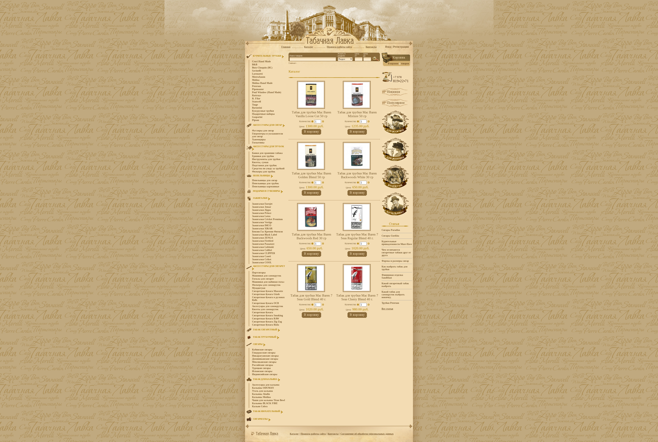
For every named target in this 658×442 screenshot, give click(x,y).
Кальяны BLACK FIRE (265, 403)
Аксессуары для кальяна (265, 385)
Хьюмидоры (259, 139)
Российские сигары (262, 365)
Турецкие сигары (261, 368)
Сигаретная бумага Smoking (267, 315)
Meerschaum (258, 77)
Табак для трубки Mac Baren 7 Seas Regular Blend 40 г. (357, 236)
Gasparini (257, 117)
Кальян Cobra (259, 406)
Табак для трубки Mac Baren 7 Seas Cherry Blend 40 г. (357, 297)
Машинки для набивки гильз (268, 282)
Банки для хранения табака (267, 153)
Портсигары (259, 272)
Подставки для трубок (264, 165)
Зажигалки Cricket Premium (267, 219)
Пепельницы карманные (265, 186)
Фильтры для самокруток (266, 285)
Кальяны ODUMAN (263, 388)
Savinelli (256, 70)
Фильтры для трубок (263, 171)
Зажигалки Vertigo (262, 222)
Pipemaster (258, 89)
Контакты (333, 434)
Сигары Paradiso (391, 230)
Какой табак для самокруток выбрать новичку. (393, 295)
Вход (388, 46)
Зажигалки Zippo (261, 210)
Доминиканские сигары (265, 359)
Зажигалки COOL (262, 262)
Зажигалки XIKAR (262, 228)
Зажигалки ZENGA (262, 238)
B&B (254, 64)
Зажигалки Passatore (263, 244)
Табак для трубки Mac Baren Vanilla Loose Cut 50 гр (311, 114)
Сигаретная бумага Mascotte (267, 291)
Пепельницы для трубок (265, 183)
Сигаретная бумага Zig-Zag (267, 321)
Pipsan (255, 120)
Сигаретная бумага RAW (265, 318)
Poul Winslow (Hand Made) (266, 92)
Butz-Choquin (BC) (262, 67)
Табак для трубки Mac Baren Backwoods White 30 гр (357, 175)
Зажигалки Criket (261, 259)
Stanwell (256, 101)
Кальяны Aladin (261, 394)
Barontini (257, 108)
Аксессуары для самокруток (267, 306)
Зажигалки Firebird (262, 241)
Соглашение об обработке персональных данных (367, 434)
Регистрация (401, 46)
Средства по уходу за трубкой (268, 168)
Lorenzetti (257, 74)
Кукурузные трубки (263, 111)
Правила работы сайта (313, 434)
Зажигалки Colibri (262, 250)
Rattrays (256, 95)
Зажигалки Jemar (261, 207)
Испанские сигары (262, 371)
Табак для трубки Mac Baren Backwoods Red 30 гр (311, 236)
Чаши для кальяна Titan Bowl (268, 400)
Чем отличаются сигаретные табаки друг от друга (396, 253)
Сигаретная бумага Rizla (265, 324)
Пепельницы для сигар (264, 180)
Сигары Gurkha (390, 235)
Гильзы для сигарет (263, 279)
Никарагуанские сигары (265, 356)
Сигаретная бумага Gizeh (266, 294)
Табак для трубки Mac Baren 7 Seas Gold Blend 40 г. (311, 297)
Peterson (256, 86)
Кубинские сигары (262, 349)
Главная (292, 63)
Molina (255, 80)
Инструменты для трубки (266, 159)
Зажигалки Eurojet (262, 204)
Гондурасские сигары (263, 352)
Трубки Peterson (390, 303)
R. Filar (256, 98)
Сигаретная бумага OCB (265, 303)
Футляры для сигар (263, 130)
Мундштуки (258, 288)
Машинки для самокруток (266, 275)
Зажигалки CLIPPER (263, 253)
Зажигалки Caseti (261, 256)
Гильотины (258, 142)
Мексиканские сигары (264, 362)
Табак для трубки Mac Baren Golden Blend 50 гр (311, 175)
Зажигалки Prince (261, 213)
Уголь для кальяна (262, 391)
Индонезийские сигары (264, 374)
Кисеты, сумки (260, 162)
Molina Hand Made (262, 83)
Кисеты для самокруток (265, 309)
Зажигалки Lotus (261, 216)
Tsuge (255, 104)
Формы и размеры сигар (395, 261)
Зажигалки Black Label (264, 234)
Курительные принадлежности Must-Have (397, 242)
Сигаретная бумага (262, 312)
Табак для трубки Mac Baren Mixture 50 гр (357, 114)
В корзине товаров (398, 63)
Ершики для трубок (263, 156)
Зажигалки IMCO (261, 225)
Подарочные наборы (263, 114)
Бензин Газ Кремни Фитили (267, 231)
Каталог (294, 434)
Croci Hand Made (261, 61)
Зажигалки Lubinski (263, 247)
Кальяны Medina (261, 397)
